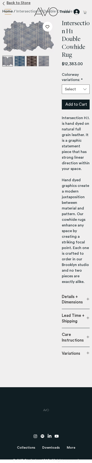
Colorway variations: (72, 77)
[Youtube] (56, 436)
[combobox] (76, 89)
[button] (26, 448)
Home (7, 11)
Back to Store (18, 3)
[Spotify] (42, 436)
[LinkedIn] (49, 436)
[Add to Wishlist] (48, 27)
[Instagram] (35, 436)
